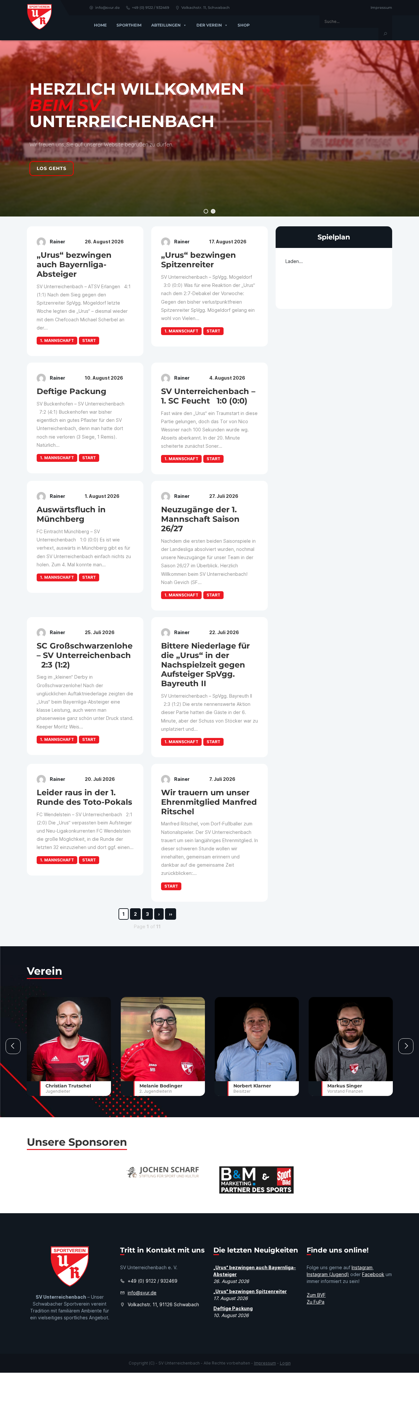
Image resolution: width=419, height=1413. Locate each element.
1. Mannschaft (57, 340)
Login (285, 1363)
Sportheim (129, 25)
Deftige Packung (233, 1308)
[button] (206, 211)
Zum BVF (316, 1295)
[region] (209, 128)
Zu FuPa (315, 1302)
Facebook (373, 1274)
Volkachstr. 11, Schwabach (205, 7)
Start (89, 340)
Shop (244, 25)
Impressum (381, 7)
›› (170, 914)
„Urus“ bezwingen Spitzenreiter (250, 1291)
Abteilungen (166, 25)
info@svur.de (107, 7)
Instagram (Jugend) (328, 1274)
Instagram (362, 1267)
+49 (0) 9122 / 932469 (150, 7)
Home (100, 25)
